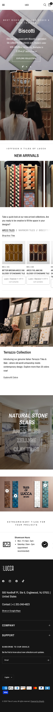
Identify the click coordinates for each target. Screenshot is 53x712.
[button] (26, 58)
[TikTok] (25, 581)
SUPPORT (8, 635)
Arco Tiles (8, 230)
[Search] (45, 5)
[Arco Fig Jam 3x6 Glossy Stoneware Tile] (38, 252)
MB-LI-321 (6, 267)
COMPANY (8, 625)
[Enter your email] (48, 660)
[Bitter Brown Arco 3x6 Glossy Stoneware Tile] (13, 252)
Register (13, 278)
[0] (49, 5)
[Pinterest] (18, 581)
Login (6, 278)
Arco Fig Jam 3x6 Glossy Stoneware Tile (38, 272)
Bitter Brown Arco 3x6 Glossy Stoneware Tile (13, 272)
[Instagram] (12, 581)
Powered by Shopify (37, 701)
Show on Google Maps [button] (11, 610)
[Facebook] (5, 581)
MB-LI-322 (30, 267)
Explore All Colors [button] (11, 377)
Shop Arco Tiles (8, 235)
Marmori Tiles (27, 230)
